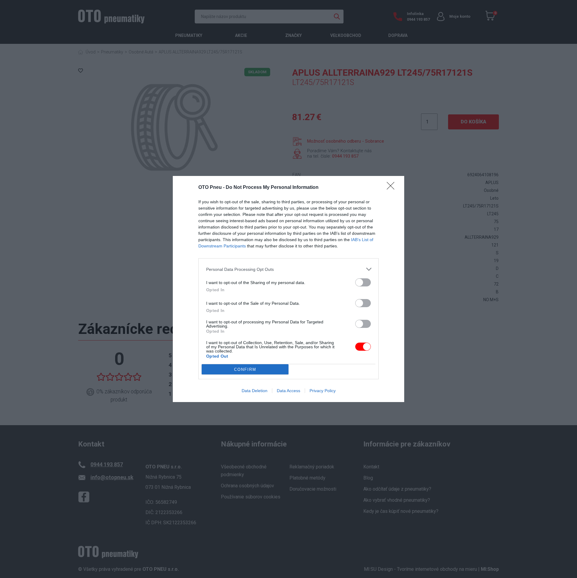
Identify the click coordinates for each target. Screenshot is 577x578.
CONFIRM (245, 369)
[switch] (363, 282)
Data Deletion (254, 390)
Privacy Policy (323, 390)
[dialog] (288, 289)
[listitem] (288, 269)
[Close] (392, 187)
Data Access (288, 390)
